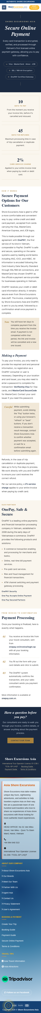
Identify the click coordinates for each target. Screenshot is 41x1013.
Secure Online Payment (12, 941)
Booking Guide (27, 766)
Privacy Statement (11, 904)
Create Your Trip (9, 924)
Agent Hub (8, 893)
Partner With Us (10, 887)
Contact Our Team (20, 740)
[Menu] (4, 7)
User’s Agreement (11, 909)
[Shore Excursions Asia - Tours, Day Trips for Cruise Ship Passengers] (17, 7)
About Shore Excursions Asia (16, 871)
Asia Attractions (11, 966)
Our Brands (8, 876)
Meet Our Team (10, 882)
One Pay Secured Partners (13, 600)
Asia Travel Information (14, 961)
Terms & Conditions (28, 769)
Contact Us (8, 898)
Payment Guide (11, 769)
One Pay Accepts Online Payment (17, 596)
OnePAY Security (9, 591)
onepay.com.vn (9, 698)
